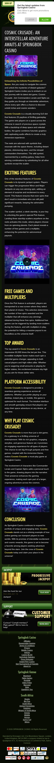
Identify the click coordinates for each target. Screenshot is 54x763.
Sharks (27, 699)
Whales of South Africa (27, 711)
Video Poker (27, 683)
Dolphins (27, 708)
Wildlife (27, 715)
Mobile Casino (27, 650)
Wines (27, 722)
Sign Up (8, 3)
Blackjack (27, 676)
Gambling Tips (27, 690)
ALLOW (45, 19)
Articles (27, 653)
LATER (31, 19)
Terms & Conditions (27, 646)
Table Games (27, 678)
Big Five (27, 701)
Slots (27, 687)
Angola (27, 713)
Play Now (44, 592)
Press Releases (27, 659)
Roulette (27, 680)
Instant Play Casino (27, 662)
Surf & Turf (27, 720)
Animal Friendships (27, 706)
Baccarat (27, 685)
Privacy (27, 648)
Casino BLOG (27, 655)
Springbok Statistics (27, 657)
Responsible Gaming (27, 643)
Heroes (27, 717)
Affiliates (27, 641)
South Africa (27, 704)
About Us (27, 666)
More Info (44, 624)
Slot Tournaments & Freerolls (27, 664)
